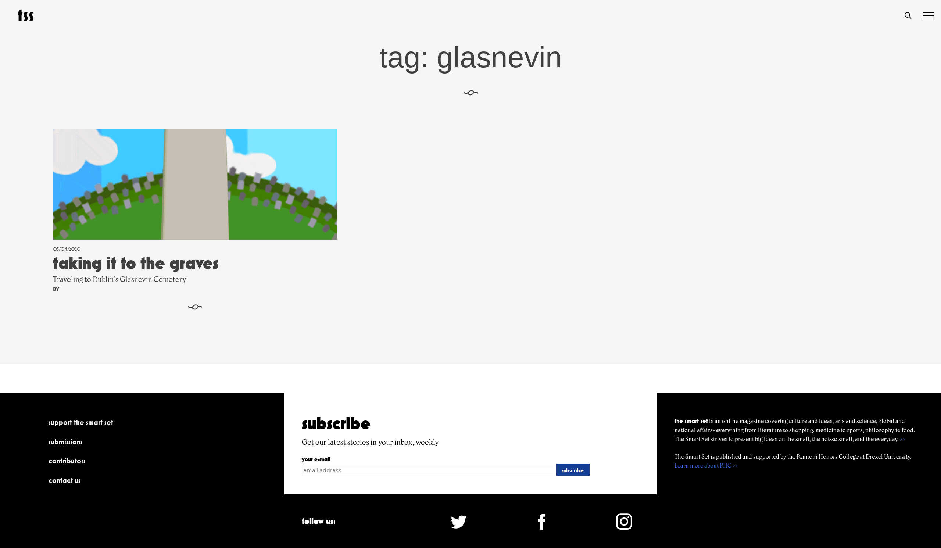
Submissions (66, 442)
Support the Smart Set (81, 422)
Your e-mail (316, 459)
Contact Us (64, 480)
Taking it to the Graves (135, 262)
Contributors (67, 461)
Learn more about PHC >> (706, 465)
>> (902, 439)
